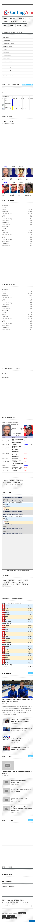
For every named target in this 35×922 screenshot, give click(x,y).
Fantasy (14, 22)
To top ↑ (32, 921)
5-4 (31, 470)
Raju (6, 520)
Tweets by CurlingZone (8, 886)
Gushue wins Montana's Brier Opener (19, 799)
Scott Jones (8, 107)
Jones (6, 607)
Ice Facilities (21, 25)
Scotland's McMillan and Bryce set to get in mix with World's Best (21, 729)
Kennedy (7, 618)
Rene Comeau (7, 101)
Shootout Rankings (9, 486)
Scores (6, 22)
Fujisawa (7, 508)
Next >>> (30, 667)
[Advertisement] (17, 147)
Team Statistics (7, 61)
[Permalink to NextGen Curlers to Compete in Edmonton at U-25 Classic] (6, 748)
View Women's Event (9, 76)
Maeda (7, 521)
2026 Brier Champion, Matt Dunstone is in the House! (21, 790)
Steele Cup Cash (17, 467)
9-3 (31, 448)
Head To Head (7, 73)
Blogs (12, 25)
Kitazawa (7, 506)
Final (30, 605)
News (5, 25)
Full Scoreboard (11, 571)
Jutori (7, 523)
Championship (7, 55)
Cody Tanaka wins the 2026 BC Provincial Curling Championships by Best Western (21, 808)
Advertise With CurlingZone (9, 918)
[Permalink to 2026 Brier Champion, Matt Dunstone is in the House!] (6, 791)
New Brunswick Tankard (16, 443)
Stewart (7, 610)
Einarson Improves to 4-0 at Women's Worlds (18, 781)
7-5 (31, 467)
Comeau (7, 605)
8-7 (31, 444)
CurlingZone (22, 913)
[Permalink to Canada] (6, 721)
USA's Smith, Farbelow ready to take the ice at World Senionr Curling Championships (21, 738)
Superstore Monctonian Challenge (15, 451)
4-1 (31, 465)
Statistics (6, 582)
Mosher (7, 620)
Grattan (7, 612)
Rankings (13, 18)
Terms (3, 916)
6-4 (31, 453)
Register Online (7, 46)
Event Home (6, 37)
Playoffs (21, 501)
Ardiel (6, 616)
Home (5, 18)
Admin (31, 93)
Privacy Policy (10, 916)
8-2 (31, 441)
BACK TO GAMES (7, 116)
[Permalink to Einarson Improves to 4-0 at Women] (6, 782)
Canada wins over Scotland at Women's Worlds (17, 772)
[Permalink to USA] (6, 738)
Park (6, 504)
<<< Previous (5, 667)
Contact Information (8, 43)
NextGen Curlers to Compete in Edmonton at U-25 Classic (19, 748)
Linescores (6, 58)
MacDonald (8, 621)
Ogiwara (7, 518)
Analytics (23, 22)
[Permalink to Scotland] (6, 729)
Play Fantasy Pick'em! (24, 571)
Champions (6, 40)
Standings (6, 52)
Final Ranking (7, 67)
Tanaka (7, 509)
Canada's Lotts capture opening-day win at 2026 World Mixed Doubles (21, 720)
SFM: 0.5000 (6, 64)
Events (21, 18)
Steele (6, 609)
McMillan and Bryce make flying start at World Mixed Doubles (17, 700)
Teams (29, 18)
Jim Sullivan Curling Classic (17, 440)
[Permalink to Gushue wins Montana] (6, 800)
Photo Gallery (7, 70)
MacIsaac (7, 614)
